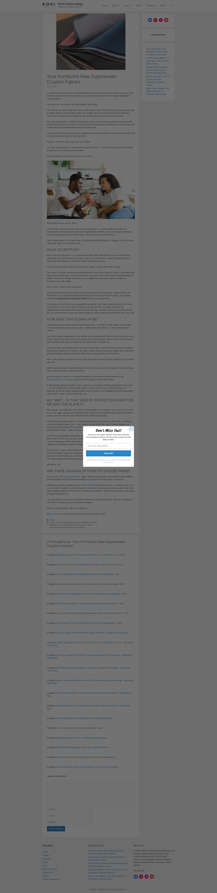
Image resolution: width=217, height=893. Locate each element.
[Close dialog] (131, 429)
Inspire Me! (108, 453)
